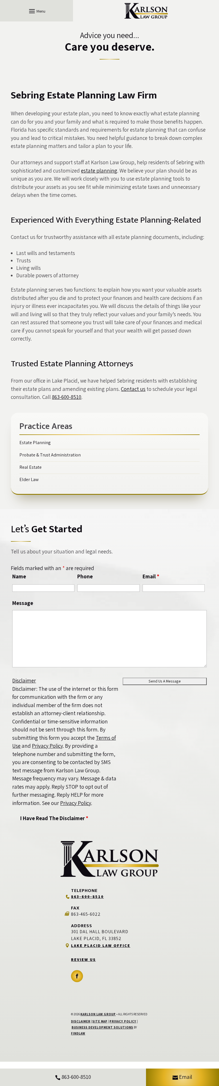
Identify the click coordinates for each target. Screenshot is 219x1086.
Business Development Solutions (102, 1027)
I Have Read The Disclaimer (54, 818)
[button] (36, 10)
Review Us (83, 959)
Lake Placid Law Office (100, 945)
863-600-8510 (66, 396)
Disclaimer (24, 680)
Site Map (100, 1021)
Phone (85, 576)
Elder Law (28, 479)
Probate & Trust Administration (50, 455)
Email (151, 576)
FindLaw (78, 1033)
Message (22, 603)
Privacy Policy (47, 745)
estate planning (99, 170)
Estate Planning (35, 443)
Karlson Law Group (98, 1014)
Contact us (133, 388)
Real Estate (30, 467)
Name (19, 576)
